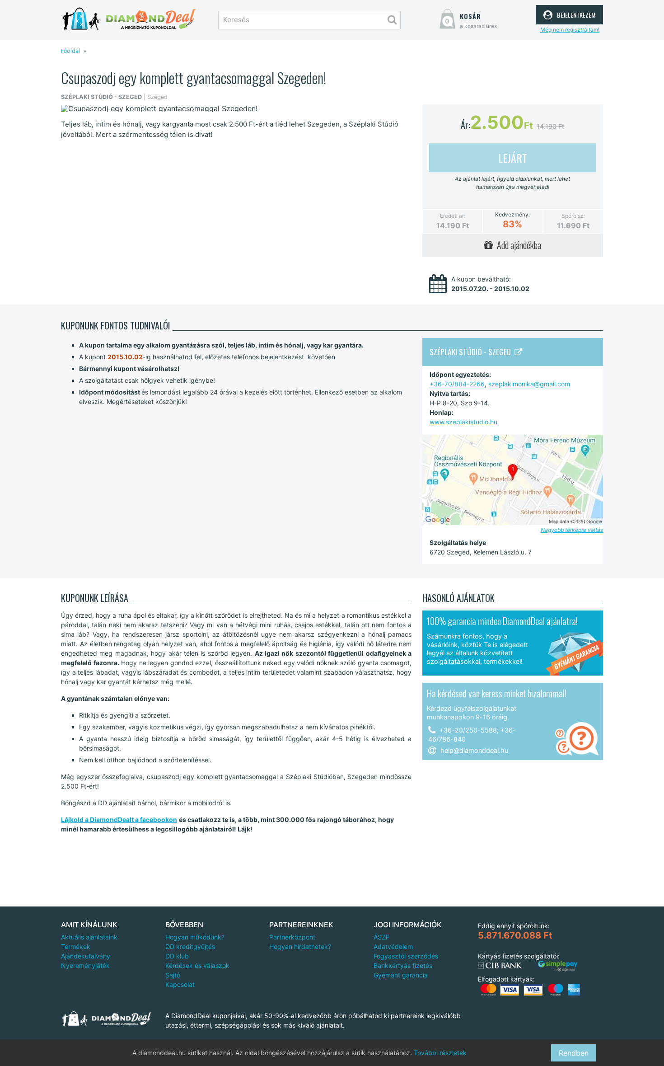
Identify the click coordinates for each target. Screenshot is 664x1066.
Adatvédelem (393, 946)
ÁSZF (381, 937)
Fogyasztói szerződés (406, 956)
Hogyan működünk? (194, 937)
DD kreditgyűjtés (190, 946)
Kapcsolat (180, 984)
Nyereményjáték (85, 965)
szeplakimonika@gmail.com (529, 384)
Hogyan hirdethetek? (300, 946)
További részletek (440, 1053)
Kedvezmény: (512, 214)
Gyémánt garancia (401, 975)
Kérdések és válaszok (197, 965)
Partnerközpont (292, 937)
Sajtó (172, 975)
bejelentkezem (575, 13)
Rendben (574, 1052)
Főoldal (70, 51)
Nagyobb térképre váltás (572, 529)
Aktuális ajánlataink (89, 937)
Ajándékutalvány (85, 956)
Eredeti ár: (452, 215)
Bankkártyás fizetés (403, 965)
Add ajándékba (517, 245)
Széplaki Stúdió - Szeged (472, 351)
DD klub (177, 956)
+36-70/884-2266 (457, 384)
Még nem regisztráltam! (569, 29)
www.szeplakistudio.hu (463, 422)
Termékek (75, 946)
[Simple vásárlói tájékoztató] (558, 966)
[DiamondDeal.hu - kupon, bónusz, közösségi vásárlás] (128, 19)
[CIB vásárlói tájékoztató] (500, 966)
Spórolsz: (573, 215)
